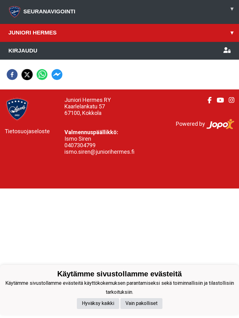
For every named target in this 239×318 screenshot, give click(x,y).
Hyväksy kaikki (98, 303)
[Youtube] (218, 100)
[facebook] (12, 74)
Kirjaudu (22, 51)
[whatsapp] (42, 74)
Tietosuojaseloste (27, 131)
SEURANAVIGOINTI (128, 10)
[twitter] (27, 74)
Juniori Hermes (120, 33)
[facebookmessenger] (57, 74)
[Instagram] (229, 100)
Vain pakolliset (141, 303)
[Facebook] (207, 100)
